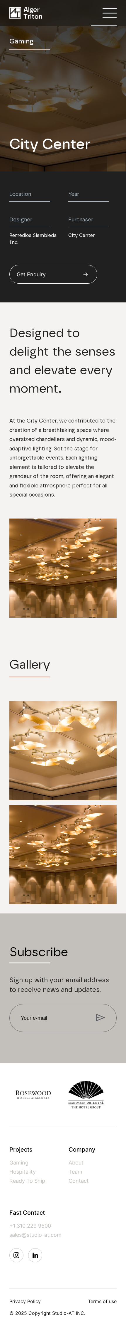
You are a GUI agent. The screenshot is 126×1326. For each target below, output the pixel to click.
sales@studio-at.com (35, 1235)
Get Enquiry (31, 274)
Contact (79, 1181)
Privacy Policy (25, 1301)
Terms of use (102, 1301)
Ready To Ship (27, 1181)
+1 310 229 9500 (30, 1226)
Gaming (18, 1163)
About (76, 1163)
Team (75, 1172)
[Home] (25, 13)
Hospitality (22, 1172)
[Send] (100, 1018)
